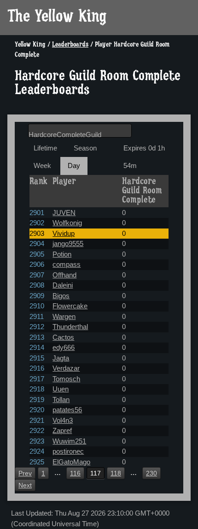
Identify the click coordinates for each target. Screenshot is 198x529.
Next (25, 485)
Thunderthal (70, 327)
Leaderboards (70, 45)
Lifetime (45, 148)
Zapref (62, 430)
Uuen (60, 389)
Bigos (61, 296)
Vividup (63, 233)
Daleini (62, 285)
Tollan (61, 399)
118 (116, 473)
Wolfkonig (67, 223)
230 (151, 473)
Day (74, 165)
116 (75, 473)
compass (66, 264)
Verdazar (66, 368)
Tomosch (66, 379)
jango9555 (67, 243)
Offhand (64, 275)
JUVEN (64, 212)
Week (42, 165)
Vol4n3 (62, 420)
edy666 (63, 347)
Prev (25, 473)
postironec (68, 451)
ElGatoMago (71, 462)
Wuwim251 (69, 441)
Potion (61, 254)
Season (85, 148)
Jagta (60, 358)
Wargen (64, 316)
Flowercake (69, 306)
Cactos (63, 337)
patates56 (67, 410)
